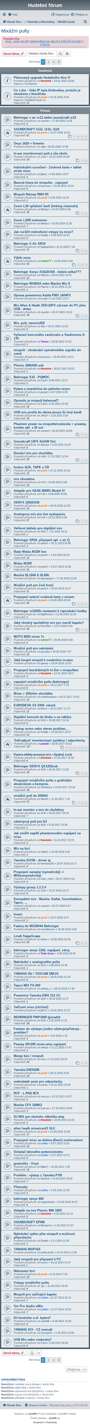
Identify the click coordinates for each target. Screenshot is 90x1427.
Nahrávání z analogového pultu (37, 962)
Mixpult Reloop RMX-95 (31, 194)
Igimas (44, 663)
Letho (44, 1143)
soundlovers (48, 929)
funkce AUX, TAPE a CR (31, 467)
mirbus (44, 1047)
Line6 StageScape (27, 936)
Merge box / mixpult (28, 1056)
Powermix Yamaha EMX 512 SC (37, 995)
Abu (43, 326)
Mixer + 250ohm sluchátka (33, 693)
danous (45, 444)
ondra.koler (47, 1252)
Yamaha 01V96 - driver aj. (32, 860)
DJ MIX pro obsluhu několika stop (39, 1116)
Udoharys (46, 787)
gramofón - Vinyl (26, 1163)
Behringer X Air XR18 (29, 243)
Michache (46, 1225)
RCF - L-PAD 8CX (26, 1093)
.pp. (43, 1285)
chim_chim (47, 878)
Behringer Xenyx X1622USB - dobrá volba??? (47, 272)
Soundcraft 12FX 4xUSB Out (34, 441)
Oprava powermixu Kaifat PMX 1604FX (42, 295)
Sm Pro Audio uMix (28, 1306)
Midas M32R (23, 563)
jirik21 (44, 1010)
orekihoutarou (49, 696)
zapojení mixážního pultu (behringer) (41, 682)
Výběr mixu (22, 258)
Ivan (43, 1059)
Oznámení (31, 83)
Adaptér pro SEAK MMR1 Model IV (39, 490)
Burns (44, 708)
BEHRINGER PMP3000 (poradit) (37, 1017)
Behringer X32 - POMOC (31, 377)
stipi (43, 146)
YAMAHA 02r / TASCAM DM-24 (36, 973)
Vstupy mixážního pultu (31, 1282)
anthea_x (46, 988)
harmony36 (47, 863)
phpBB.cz (54, 1418)
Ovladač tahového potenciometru (38, 1152)
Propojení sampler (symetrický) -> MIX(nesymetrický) (39, 873)
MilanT (44, 1166)
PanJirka (46, 626)
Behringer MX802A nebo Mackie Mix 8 (42, 283)
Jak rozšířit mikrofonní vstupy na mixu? (43, 232)
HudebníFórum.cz (35, 100)
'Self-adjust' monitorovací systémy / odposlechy (49, 740)
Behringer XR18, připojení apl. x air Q (42, 540)
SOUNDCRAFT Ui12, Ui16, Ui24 (36, 129)
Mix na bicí (22, 848)
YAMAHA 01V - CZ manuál (33, 1329)
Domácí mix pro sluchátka (33, 453)
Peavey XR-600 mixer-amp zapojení (40, 1044)
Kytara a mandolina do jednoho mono (42, 389)
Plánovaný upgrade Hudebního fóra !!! (42, 77)
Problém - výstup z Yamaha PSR (38, 1175)
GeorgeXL (47, 1332)
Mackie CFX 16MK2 (28, 1105)
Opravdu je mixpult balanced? (36, 400)
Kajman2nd (47, 246)
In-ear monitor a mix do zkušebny (39, 810)
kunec (44, 1084)
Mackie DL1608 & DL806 (31, 575)
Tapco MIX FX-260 (27, 985)
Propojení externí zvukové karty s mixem (44, 597)
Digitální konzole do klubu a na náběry (42, 717)
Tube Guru (47, 953)
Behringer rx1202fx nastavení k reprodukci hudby (50, 611)
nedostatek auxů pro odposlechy (38, 1081)
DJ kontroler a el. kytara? (32, 1318)
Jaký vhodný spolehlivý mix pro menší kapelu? (49, 623)
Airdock (45, 1178)
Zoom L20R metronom (30, 220)
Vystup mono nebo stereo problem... (41, 728)
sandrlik (45, 1321)
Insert (18, 914)
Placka (44, 275)
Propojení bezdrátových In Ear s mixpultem (46, 670)
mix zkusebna (24, 479)
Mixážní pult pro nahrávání (34, 648)
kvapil (44, 298)
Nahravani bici (24, 1271)
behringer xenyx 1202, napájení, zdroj (42, 950)
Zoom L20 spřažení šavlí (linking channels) (46, 206)
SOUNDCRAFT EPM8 (29, 1222)
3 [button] (53, 62)
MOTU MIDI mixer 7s (29, 636)
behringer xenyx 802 (29, 1198)
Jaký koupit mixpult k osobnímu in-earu (43, 660)
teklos (44, 939)
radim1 (44, 851)
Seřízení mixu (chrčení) (31, 1007)
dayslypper (47, 578)
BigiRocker (47, 614)
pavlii (44, 97)
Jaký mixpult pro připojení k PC (37, 1259)
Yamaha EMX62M (26, 1070)
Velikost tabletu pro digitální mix (38, 528)
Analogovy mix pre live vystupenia (39, 514)
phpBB (32, 1413)
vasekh (45, 120)
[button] (59, 62)
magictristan (48, 1201)
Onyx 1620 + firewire (29, 143)
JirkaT (44, 415)
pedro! (44, 543)
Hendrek (46, 80)
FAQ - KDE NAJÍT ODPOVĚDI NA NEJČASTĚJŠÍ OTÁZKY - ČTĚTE (45, 43)
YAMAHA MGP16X (27, 1249)
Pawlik (44, 235)
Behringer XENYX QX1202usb (36, 766)
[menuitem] (13, 14)
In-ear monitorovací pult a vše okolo (40, 153)
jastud (44, 392)
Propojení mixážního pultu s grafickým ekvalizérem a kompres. (43, 782)
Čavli (43, 380)
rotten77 (46, 261)
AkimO (44, 798)
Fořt (43, 482)
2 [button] (48, 62)
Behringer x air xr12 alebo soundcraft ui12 (45, 117)
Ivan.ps (45, 1096)
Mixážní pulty (15, 30)
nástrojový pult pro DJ (30, 821)
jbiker (44, 174)
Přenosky (21, 1187)
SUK (43, 531)
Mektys (45, 209)
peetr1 (44, 554)
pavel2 (45, 743)
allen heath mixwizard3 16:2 (34, 1128)
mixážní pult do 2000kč (31, 795)
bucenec (46, 185)
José (43, 156)
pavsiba (45, 651)
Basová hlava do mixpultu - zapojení (41, 182)
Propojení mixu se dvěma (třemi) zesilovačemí (48, 1140)
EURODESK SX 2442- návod (34, 705)
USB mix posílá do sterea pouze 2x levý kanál (48, 412)
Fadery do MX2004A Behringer (36, 926)
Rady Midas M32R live (30, 551)
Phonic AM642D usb (29, 365)
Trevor (44, 341)
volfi (43, 456)
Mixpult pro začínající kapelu (35, 1294)
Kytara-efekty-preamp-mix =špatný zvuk (43, 754)
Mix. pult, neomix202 (29, 323)
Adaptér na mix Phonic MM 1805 (38, 1210)
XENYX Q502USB (26, 502)
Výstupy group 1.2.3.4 (30, 887)
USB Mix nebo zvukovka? (33, 1339)
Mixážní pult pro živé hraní (34, 585)
